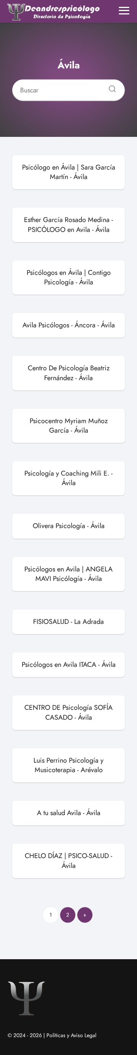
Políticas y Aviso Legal (71, 1035)
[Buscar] (109, 86)
